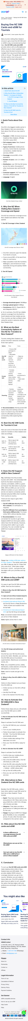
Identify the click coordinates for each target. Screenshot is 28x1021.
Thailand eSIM (10, 7)
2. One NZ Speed (12, 101)
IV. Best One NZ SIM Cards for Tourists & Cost (12, 111)
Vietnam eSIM (15, 3)
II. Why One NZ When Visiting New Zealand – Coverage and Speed (13, 94)
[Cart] (22, 11)
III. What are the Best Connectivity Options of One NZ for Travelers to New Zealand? (13, 106)
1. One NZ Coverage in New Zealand (15, 98)
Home (2, 17)
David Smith (7, 34)
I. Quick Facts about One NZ (12, 91)
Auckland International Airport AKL (14, 601)
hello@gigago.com (11, 953)
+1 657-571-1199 (12, 950)
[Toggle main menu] (26, 12)
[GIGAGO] (5, 12)
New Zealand (9, 17)
